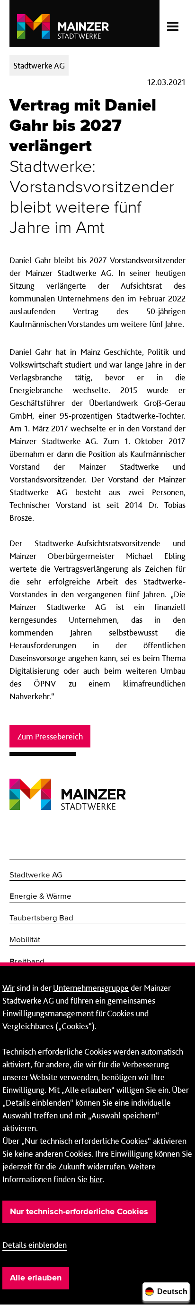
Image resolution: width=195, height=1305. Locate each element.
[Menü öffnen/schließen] (173, 23)
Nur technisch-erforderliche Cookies (79, 1212)
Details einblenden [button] (34, 1245)
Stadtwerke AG (35, 875)
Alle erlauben (36, 1278)
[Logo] (67, 787)
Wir (8, 988)
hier (95, 1179)
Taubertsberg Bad (41, 918)
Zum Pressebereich (50, 736)
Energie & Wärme (40, 897)
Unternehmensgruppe (91, 988)
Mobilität (24, 940)
